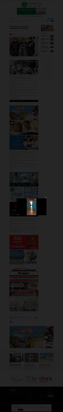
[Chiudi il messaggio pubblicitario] (45, 197)
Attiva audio (18, 214)
